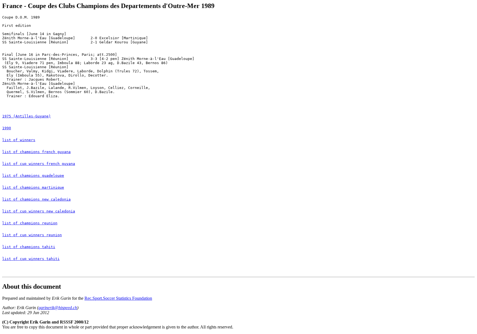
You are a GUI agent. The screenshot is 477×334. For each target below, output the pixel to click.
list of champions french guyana (36, 152)
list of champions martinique (33, 187)
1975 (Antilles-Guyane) (26, 116)
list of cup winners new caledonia (38, 211)
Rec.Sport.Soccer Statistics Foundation (118, 298)
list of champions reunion (29, 223)
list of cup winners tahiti (31, 259)
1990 (6, 128)
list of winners (18, 140)
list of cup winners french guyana (38, 164)
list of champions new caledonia (36, 199)
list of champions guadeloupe (33, 175)
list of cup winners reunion (32, 235)
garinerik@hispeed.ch (57, 307)
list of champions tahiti (28, 247)
